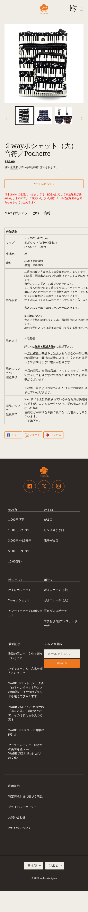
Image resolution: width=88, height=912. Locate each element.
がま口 (48, 519)
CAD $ (53, 865)
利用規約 (14, 786)
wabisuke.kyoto (48, 878)
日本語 (32, 865)
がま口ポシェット (19, 590)
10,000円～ (15, 561)
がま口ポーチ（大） (57, 600)
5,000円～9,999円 (20, 551)
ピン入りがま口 (54, 530)
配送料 (14, 167)
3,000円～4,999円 (20, 540)
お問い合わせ (16, 817)
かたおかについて (19, 828)
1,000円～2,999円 (20, 530)
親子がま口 (51, 540)
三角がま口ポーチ (55, 611)
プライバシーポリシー (22, 807)
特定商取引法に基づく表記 (25, 796)
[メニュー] (81, 9)
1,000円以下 (16, 519)
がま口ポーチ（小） (57, 590)
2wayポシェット (19, 600)
